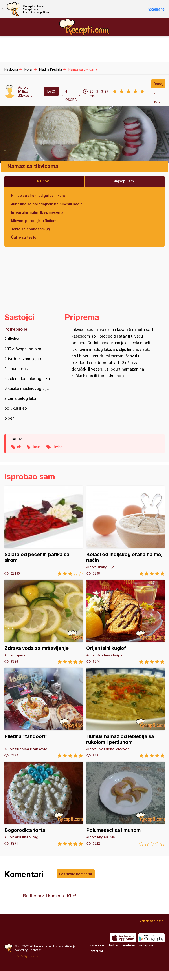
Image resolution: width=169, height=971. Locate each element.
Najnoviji (44, 181)
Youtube (129, 945)
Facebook (97, 945)
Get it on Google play (151, 937)
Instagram (146, 945)
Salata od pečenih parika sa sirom (43, 531)
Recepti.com (84, 27)
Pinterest (96, 951)
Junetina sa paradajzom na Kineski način (47, 204)
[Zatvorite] (3, 9)
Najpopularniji (124, 181)
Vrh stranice (150, 921)
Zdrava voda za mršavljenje (43, 622)
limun (36, 447)
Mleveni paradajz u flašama (35, 220)
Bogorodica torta (43, 804)
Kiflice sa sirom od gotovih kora (38, 195)
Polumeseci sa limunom (125, 804)
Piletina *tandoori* (43, 713)
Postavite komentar (75, 874)
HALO (33, 956)
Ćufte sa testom (25, 237)
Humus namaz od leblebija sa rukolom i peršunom (125, 713)
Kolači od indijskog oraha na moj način (125, 531)
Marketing (21, 950)
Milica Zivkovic (25, 93)
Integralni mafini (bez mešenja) (37, 212)
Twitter (113, 945)
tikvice (57, 447)
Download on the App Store (123, 937)
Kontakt (36, 950)
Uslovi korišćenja (64, 946)
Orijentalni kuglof (125, 622)
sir (19, 447)
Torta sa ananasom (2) (30, 229)
